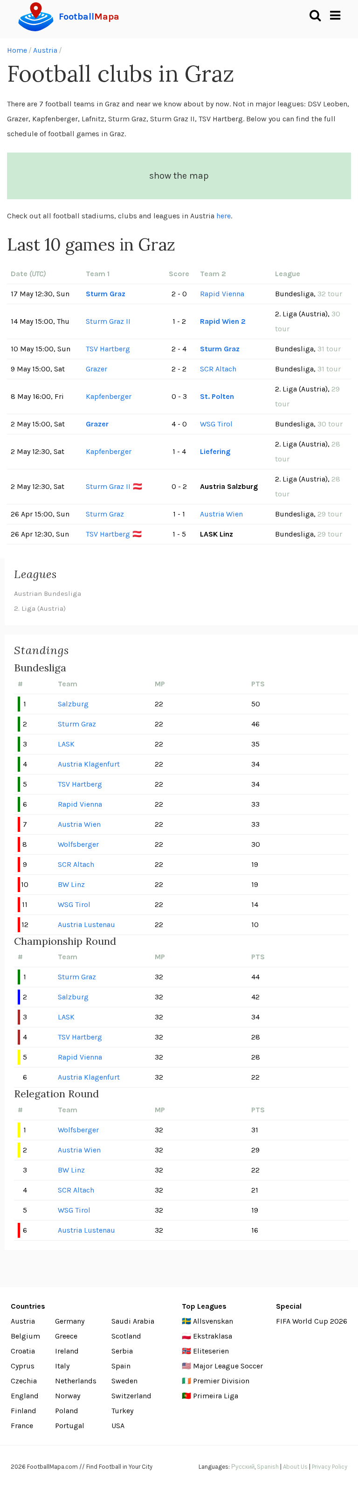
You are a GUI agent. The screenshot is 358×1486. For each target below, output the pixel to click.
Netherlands (75, 1380)
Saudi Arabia (132, 1321)
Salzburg (73, 703)
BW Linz (71, 884)
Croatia (23, 1350)
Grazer (96, 368)
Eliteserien (211, 1350)
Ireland (67, 1350)
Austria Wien (221, 513)
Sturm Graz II (108, 321)
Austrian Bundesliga (47, 593)
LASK (66, 744)
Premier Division (221, 1380)
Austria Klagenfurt (89, 764)
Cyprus (22, 1365)
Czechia (24, 1380)
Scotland (126, 1336)
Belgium (25, 1336)
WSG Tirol (216, 423)
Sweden (124, 1380)
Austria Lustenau (86, 924)
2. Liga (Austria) (40, 608)
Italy (62, 1365)
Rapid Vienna (222, 293)
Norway (67, 1395)
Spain (121, 1365)
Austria (45, 50)
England (25, 1395)
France (22, 1425)
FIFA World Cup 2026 (311, 1321)
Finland (23, 1410)
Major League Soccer (228, 1365)
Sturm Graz (105, 293)
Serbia (122, 1350)
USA (117, 1425)
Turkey (122, 1410)
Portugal (69, 1425)
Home (17, 50)
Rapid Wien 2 (223, 321)
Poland (66, 1410)
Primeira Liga (215, 1395)
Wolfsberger (78, 844)
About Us (295, 1466)
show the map (179, 175)
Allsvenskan (213, 1321)
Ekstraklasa (212, 1336)
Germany (69, 1321)
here (223, 215)
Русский (243, 1466)
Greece (66, 1336)
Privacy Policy (329, 1466)
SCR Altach (218, 368)
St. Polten (217, 396)
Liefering (215, 451)
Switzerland (131, 1395)
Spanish (268, 1466)
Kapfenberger (108, 396)
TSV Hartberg (108, 348)
